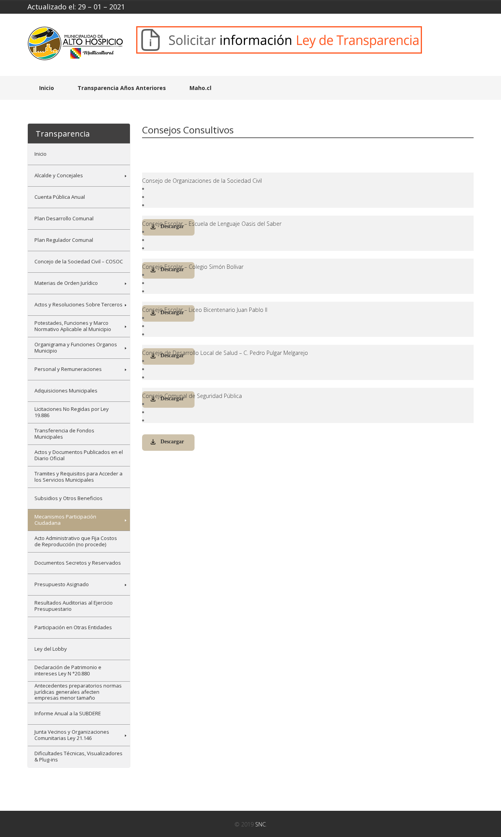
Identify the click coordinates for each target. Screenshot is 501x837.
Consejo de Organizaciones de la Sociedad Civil (202, 180)
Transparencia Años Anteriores (121, 88)
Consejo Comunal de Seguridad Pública (192, 396)
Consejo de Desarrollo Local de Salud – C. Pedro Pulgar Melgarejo (225, 352)
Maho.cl (200, 88)
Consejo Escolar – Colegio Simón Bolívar (192, 266)
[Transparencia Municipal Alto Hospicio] (75, 46)
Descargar (172, 442)
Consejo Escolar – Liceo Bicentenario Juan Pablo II (204, 309)
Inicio (46, 88)
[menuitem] (79, 154)
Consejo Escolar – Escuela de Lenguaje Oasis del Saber (211, 223)
